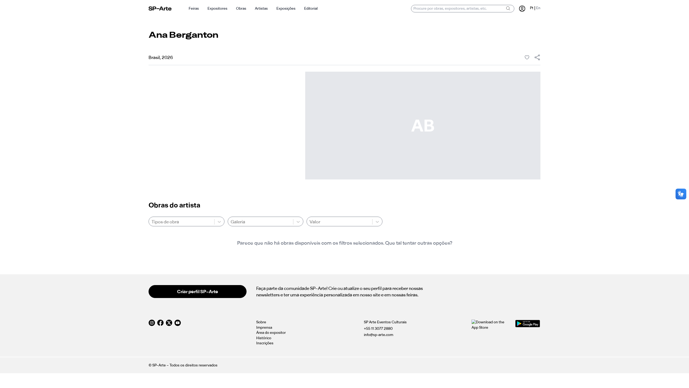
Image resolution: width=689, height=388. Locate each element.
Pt (531, 8)
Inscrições (264, 343)
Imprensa (264, 327)
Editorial (311, 8)
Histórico (263, 338)
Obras (241, 8)
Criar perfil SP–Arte (197, 291)
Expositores (217, 8)
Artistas (261, 8)
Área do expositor (271, 332)
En (538, 8)
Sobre (261, 322)
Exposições (286, 8)
